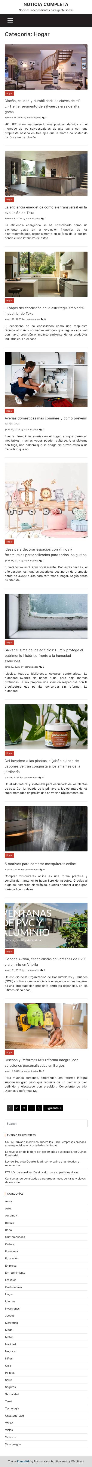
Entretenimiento (15, 1272)
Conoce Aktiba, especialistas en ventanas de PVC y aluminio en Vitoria (45, 962)
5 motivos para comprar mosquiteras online (40, 864)
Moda (8, 1329)
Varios (9, 1423)
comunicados (34, 117)
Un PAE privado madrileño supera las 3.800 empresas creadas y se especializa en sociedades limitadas (45, 1143)
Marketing (11, 1322)
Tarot (8, 1401)
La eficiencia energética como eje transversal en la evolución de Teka (46, 210)
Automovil (11, 1215)
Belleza (9, 1222)
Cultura (9, 1244)
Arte (8, 1208)
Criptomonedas (15, 1237)
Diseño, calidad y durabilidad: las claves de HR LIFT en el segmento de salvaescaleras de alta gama (42, 106)
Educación (11, 1258)
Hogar (9, 93)
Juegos (10, 1315)
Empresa (10, 1265)
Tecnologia (12, 1408)
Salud (8, 1380)
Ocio (8, 1365)
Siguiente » (53, 1108)
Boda (8, 1230)
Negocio (10, 1351)
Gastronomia (13, 1287)
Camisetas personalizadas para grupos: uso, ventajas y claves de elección (45, 1180)
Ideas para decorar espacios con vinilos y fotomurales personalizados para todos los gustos (45, 552)
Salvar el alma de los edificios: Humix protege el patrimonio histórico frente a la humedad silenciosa (44, 655)
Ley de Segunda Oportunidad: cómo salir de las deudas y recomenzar (42, 1163)
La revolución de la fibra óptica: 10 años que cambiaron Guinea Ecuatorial (45, 1153)
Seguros (10, 1387)
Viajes (9, 1430)
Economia (11, 1251)
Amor (8, 1201)
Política (10, 1372)
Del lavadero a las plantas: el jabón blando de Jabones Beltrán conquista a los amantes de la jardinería (42, 766)
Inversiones (12, 1308)
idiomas (10, 1301)
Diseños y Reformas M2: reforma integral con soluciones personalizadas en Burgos (41, 1063)
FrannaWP (23, 1461)
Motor (9, 1337)
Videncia (10, 1437)
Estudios (10, 1280)
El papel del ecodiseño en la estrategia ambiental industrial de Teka (45, 311)
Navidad (10, 1344)
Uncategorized (14, 1415)
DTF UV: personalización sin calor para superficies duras (41, 1172)
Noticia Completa (46, 4)
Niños (9, 1358)
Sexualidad (12, 1394)
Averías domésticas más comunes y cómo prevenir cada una (46, 421)
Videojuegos (13, 1444)
